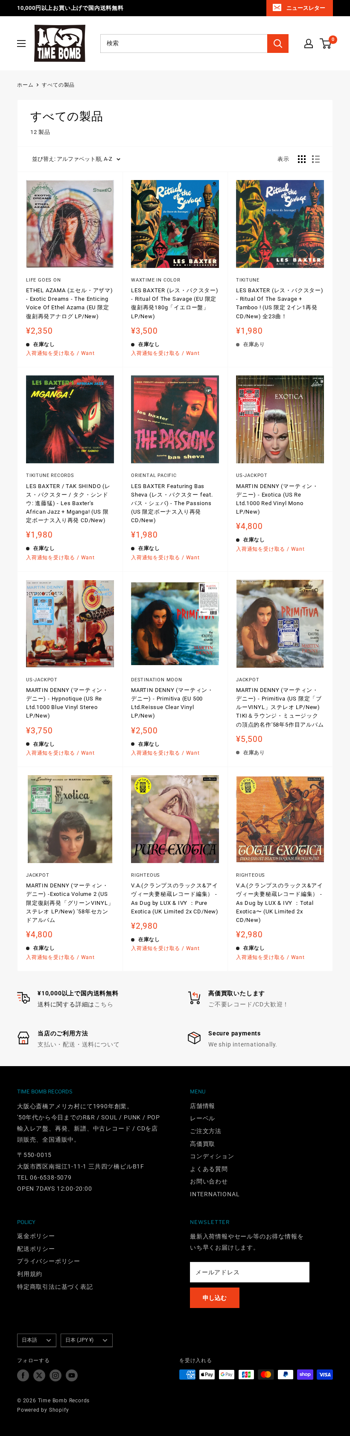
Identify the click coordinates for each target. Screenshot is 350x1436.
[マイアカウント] (308, 43)
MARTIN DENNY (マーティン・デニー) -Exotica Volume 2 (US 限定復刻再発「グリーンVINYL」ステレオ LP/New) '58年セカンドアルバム (70, 902)
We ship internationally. (242, 1044)
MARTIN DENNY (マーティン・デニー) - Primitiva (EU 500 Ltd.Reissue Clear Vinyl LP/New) (172, 703)
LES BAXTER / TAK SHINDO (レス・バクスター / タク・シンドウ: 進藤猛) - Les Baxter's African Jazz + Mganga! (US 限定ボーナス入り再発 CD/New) (68, 503)
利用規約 (29, 1273)
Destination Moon (156, 680)
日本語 (29, 1340)
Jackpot (248, 680)
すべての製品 (58, 85)
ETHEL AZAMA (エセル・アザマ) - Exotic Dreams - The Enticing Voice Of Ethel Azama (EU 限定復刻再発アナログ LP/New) (69, 303)
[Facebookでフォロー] (23, 1375)
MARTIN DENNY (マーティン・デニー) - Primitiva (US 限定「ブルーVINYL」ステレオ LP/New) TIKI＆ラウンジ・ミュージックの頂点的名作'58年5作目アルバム (280, 707)
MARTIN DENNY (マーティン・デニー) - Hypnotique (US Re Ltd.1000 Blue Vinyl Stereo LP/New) (67, 703)
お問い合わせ (209, 1181)
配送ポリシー (36, 1248)
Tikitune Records (50, 475)
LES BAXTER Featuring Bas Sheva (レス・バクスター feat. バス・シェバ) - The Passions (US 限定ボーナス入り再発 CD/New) (172, 503)
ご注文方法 (206, 1131)
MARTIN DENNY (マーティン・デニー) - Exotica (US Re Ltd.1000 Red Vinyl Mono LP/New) (277, 499)
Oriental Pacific (154, 475)
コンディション (212, 1156)
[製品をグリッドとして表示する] (302, 159)
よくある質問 (209, 1169)
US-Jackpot (252, 475)
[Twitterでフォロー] (39, 1375)
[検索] (278, 43)
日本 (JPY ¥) (79, 1340)
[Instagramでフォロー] (55, 1375)
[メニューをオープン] (21, 43)
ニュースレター (305, 8)
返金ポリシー (36, 1236)
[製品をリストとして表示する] (316, 159)
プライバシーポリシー (48, 1261)
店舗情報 (202, 1105)
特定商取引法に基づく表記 (55, 1286)
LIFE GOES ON (43, 280)
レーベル (202, 1118)
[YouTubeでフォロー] (72, 1375)
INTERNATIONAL (214, 1194)
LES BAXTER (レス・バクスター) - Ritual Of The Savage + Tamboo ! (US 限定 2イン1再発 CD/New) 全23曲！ (280, 303)
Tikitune (247, 280)
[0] (326, 43)
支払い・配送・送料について (79, 1044)
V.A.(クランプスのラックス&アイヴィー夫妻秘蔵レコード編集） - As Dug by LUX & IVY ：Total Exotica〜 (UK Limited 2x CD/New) (279, 902)
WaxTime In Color (156, 280)
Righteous (145, 875)
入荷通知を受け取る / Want (60, 353)
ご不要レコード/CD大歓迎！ (248, 1004)
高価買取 (202, 1143)
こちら (103, 1004)
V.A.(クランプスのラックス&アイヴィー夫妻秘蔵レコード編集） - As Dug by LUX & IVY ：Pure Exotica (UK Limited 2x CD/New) (175, 898)
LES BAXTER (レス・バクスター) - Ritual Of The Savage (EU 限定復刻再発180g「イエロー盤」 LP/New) (175, 303)
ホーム (25, 85)
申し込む (215, 1297)
